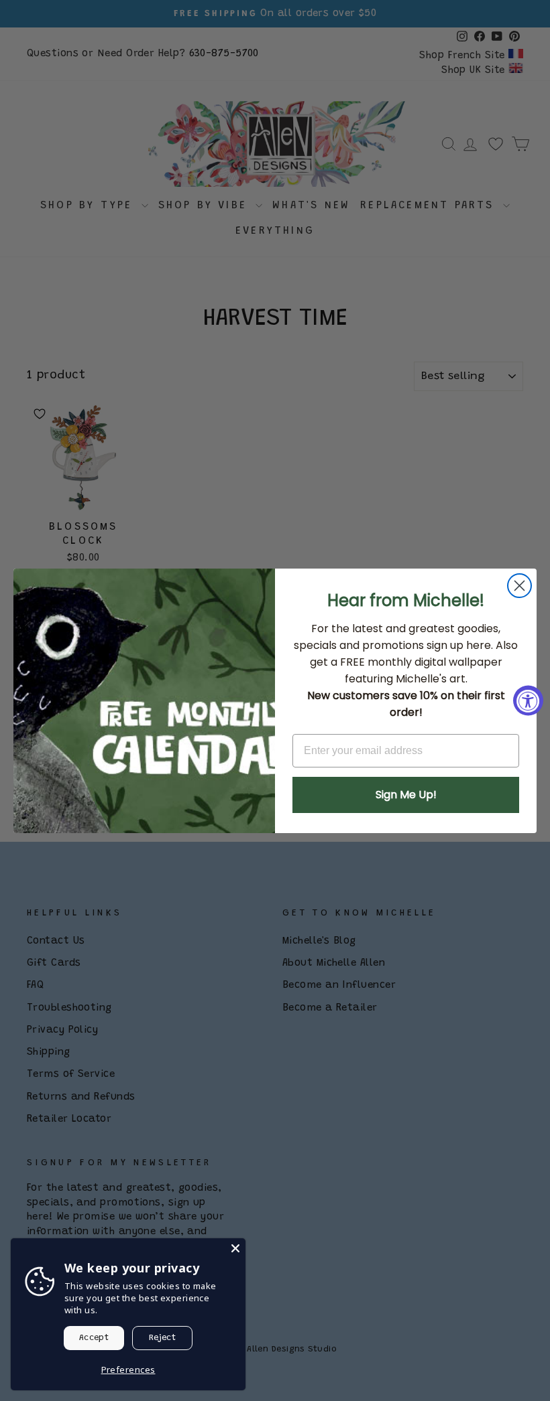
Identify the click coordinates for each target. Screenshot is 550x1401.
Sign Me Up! (406, 794)
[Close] (235, 1248)
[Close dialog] (519, 585)
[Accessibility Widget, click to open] (528, 701)
